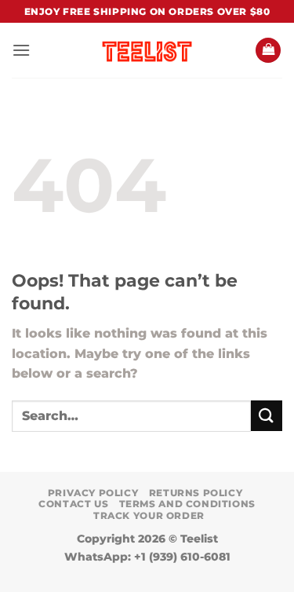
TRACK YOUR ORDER (149, 515)
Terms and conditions (187, 504)
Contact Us (73, 504)
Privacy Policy (93, 493)
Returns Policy (196, 493)
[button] (21, 50)
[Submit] (266, 415)
